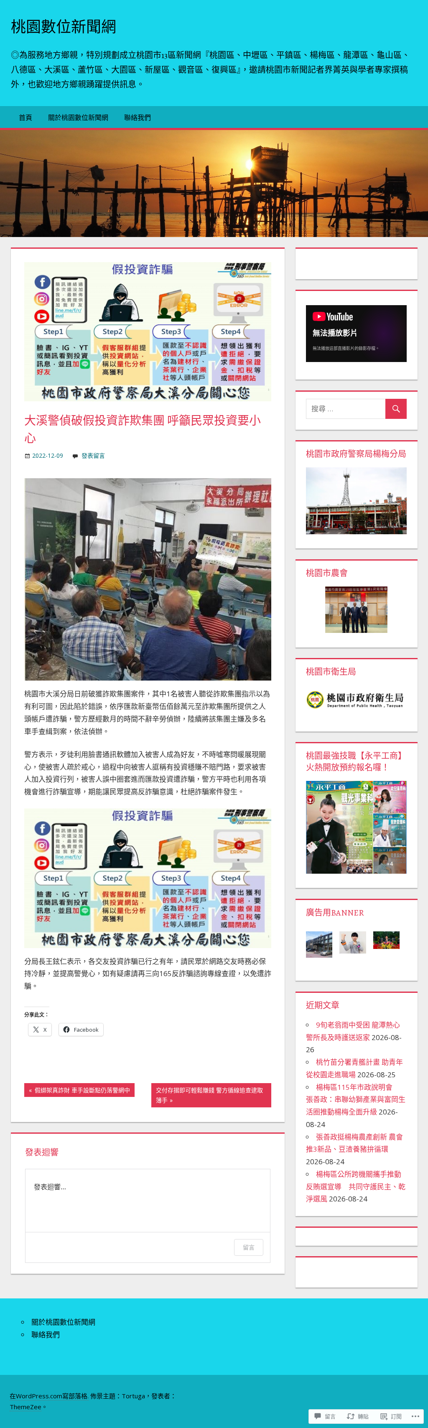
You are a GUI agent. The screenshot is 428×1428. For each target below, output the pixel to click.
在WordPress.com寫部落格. (49, 1396)
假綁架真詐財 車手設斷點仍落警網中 (77, 1091)
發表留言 (93, 455)
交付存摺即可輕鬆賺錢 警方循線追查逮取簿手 (207, 1095)
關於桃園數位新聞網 (78, 117)
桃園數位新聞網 (63, 27)
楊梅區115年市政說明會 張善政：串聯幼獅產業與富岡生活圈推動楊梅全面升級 (355, 1099)
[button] (322, 943)
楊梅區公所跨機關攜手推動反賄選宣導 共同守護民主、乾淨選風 (355, 1186)
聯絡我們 (137, 117)
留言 (249, 1247)
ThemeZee (25, 1406)
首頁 (25, 117)
